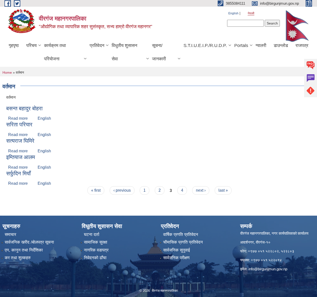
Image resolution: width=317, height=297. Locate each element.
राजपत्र (301, 45)
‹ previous (122, 190)
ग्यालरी (261, 45)
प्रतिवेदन (97, 45)
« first (96, 190)
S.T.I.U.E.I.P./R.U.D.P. (205, 45)
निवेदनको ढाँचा (95, 257)
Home (7, 72)
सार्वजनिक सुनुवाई (176, 250)
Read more (18, 118)
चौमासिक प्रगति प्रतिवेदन (183, 242)
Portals (241, 45)
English (233, 13)
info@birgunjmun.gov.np (267, 269)
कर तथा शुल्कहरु (18, 257)
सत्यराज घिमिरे (20, 141)
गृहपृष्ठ (14, 45)
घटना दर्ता (91, 234)
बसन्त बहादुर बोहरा (24, 108)
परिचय (31, 45)
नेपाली (251, 13)
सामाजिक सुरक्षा (95, 242)
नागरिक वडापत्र (96, 250)
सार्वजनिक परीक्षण (176, 257)
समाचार (10, 234)
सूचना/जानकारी (159, 52)
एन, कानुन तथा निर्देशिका (24, 250)
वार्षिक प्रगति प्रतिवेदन (180, 234)
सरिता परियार (19, 124)
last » (223, 190)
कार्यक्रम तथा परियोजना (55, 52)
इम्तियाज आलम (20, 157)
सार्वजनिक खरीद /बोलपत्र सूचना (29, 242)
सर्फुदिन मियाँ (18, 173)
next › (201, 190)
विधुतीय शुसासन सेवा (124, 52)
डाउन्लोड (281, 45)
